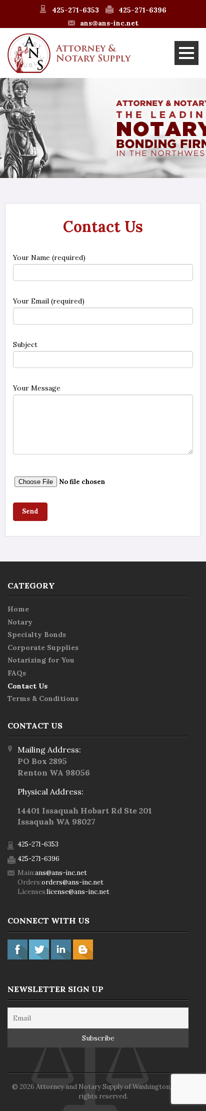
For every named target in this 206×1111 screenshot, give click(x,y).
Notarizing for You (41, 660)
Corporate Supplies (43, 647)
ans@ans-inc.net (109, 23)
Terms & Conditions (43, 698)
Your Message (36, 388)
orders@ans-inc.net (73, 882)
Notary (20, 622)
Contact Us (28, 686)
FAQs (17, 673)
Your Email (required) (48, 301)
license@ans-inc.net (78, 892)
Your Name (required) (49, 257)
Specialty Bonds (37, 634)
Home (18, 609)
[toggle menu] (186, 53)
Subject (25, 344)
